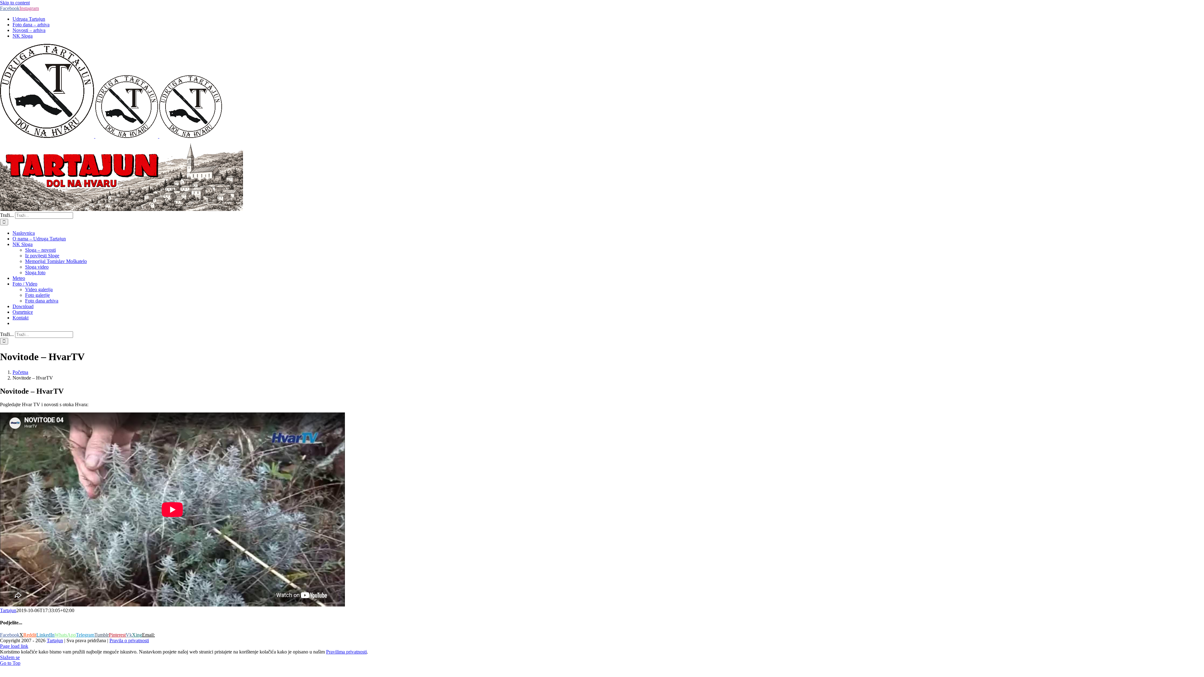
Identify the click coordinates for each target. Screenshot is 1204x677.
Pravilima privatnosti (346, 651)
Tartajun (8, 610)
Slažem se (10, 657)
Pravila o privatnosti (129, 640)
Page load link (14, 646)
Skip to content (15, 2)
